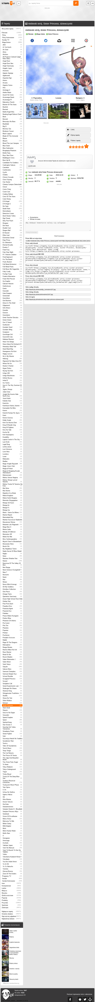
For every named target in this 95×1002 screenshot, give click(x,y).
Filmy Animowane (12, 37)
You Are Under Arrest (12, 861)
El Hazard (12, 233)
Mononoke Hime (12, 544)
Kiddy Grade (12, 420)
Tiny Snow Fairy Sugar (12, 762)
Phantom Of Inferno (12, 621)
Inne (11, 883)
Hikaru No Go (12, 363)
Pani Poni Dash (12, 604)
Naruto (12, 561)
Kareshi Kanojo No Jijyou (12, 413)
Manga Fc (12, 507)
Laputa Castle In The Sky (12, 439)
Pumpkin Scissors (12, 637)
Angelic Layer (12, 68)
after (12, 45)
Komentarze (34, 217)
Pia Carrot (12, 623)
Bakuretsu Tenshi (12, 102)
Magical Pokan (12, 468)
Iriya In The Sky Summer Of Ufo (12, 386)
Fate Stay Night (12, 252)
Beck (12, 117)
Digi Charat (12, 218)
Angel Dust (12, 61)
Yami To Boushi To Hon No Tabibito (12, 851)
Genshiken (12, 298)
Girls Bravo (12, 308)
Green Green (12, 320)
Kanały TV (12, 40)
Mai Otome (12, 491)
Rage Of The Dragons (12, 642)
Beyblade (12, 124)
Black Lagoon (12, 133)
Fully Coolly (12, 271)
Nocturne (12, 575)
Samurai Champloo (12, 671)
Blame (12, 138)
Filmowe (11, 33)
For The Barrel (12, 259)
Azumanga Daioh (12, 97)
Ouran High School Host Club (12, 599)
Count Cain (12, 192)
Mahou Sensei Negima (12, 477)
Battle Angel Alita (12, 112)
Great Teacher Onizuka (12, 317)
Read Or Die (12, 654)
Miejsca (11, 890)
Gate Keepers (12, 293)
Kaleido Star (12, 401)
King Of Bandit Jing (12, 425)
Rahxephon (12, 645)
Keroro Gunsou (12, 418)
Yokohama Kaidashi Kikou (12, 857)
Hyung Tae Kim (12, 371)
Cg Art (12, 172)
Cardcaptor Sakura (12, 165)
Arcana (12, 83)
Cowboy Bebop (12, 194)
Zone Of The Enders (12, 874)
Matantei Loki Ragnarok (12, 524)
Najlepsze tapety (11, 911)
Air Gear (12, 49)
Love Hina (12, 451)
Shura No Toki (12, 698)
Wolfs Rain (12, 833)
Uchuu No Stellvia (12, 792)
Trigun (12, 772)
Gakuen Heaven (12, 283)
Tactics (12, 743)
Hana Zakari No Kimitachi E (12, 344)
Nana (12, 556)
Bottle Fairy (12, 153)
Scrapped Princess (12, 679)
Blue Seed (12, 146)
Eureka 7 (12, 247)
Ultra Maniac (12, 799)
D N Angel (12, 201)
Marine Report (12, 515)
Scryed (12, 681)
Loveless (12, 454)
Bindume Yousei (12, 131)
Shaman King (12, 691)
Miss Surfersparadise (12, 539)
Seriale (12, 878)
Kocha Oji (12, 432)
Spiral (12, 720)
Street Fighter (12, 734)
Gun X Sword (12, 322)
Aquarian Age (12, 78)
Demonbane (12, 211)
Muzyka (11, 893)
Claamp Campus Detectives (12, 184)
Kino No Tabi (12, 430)
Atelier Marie (12, 92)
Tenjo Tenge (12, 751)
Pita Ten (12, 625)
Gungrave (12, 332)
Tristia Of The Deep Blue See (12, 777)
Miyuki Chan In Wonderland (12, 541)
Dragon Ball (12, 230)
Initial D (12, 380)
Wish (12, 828)
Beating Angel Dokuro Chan (12, 114)
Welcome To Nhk (12, 821)
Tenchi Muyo (12, 748)
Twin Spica (12, 787)
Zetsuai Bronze (12, 871)
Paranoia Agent (12, 608)
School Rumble (12, 676)
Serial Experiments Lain (12, 686)
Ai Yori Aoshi (12, 47)
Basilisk (12, 107)
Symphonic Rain (12, 741)
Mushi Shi (12, 546)
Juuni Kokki (12, 398)
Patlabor (12, 613)
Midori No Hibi (12, 537)
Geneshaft (12, 296)
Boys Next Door (12, 155)
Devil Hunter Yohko (12, 216)
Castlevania (12, 170)
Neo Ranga (12, 567)
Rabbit (12, 640)
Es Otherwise (12, 242)
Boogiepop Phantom (12, 150)
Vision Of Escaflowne (12, 816)
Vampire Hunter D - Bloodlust (12, 809)
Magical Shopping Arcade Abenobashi (12, 472)
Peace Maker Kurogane (12, 616)
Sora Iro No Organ (12, 712)
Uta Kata (12, 804)
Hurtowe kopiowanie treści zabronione (79, 994)
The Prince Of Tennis (12, 755)
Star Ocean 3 (12, 725)
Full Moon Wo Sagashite (12, 269)
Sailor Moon (12, 662)
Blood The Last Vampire (12, 143)
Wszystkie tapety (11, 29)
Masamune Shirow (12, 522)
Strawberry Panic (12, 731)
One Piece (12, 591)
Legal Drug (12, 444)
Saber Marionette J (12, 659)
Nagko (12, 553)
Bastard (12, 109)
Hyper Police (12, 368)
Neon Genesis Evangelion (12, 570)
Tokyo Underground (12, 769)
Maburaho (12, 459)
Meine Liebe (12, 529)
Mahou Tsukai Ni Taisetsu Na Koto (12, 485)
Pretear (12, 633)
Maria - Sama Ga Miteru (12, 512)
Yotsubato (12, 859)
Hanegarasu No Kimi (12, 351)
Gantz (12, 288)
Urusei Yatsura (12, 802)
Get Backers (12, 300)
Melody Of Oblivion (12, 532)
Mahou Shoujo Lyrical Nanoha (12, 481)
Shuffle (12, 696)
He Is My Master (12, 356)
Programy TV (12, 876)
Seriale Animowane (12, 881)
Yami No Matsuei (12, 848)
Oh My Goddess (12, 587)
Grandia (12, 310)
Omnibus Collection (12, 589)
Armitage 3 (12, 90)
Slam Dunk (12, 708)
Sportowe (11, 905)
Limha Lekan (12, 447)
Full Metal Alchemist (12, 264)
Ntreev (12, 582)
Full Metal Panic (12, 267)
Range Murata (12, 647)
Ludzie (11, 888)
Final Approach (12, 257)
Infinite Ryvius (12, 378)
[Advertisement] (47, 14)
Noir (12, 579)
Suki (12, 736)
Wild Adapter (12, 826)
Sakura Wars (12, 669)
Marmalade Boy (12, 517)
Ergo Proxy (12, 240)
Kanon (12, 410)
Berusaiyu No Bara (12, 121)
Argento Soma (12, 85)
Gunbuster (12, 325)
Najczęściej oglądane (11, 916)
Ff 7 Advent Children (12, 254)
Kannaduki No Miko (12, 408)
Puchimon (12, 635)
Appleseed (12, 75)
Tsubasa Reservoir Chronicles (12, 781)
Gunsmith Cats (12, 337)
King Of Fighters (12, 427)
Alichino (12, 54)
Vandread (12, 814)
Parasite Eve (12, 611)
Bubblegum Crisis (12, 158)
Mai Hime (12, 488)
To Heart (12, 764)
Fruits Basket (12, 262)
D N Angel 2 (12, 204)
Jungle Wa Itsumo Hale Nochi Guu (12, 395)
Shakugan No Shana (12, 688)
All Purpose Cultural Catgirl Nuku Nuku (12, 57)
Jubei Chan (12, 392)
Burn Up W (12, 160)
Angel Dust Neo (12, 63)
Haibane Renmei (12, 339)
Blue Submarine (12, 148)
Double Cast (12, 228)
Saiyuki (12, 667)
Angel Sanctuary (12, 66)
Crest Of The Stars (12, 196)
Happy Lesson (12, 354)
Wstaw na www (35, 219)
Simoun (12, 703)
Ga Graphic (12, 281)
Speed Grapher (12, 717)
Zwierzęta (11, 907)
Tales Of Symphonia (12, 746)
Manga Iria (12, 510)
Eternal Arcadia (12, 245)
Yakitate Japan (12, 845)
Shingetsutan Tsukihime (12, 693)
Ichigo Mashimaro (12, 375)
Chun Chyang (12, 179)
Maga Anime (12, 42)
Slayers (12, 710)
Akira (12, 52)
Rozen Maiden (12, 657)
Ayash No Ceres (12, 95)
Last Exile (12, 442)
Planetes (12, 628)
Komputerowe (11, 886)
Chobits (12, 175)
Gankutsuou (12, 286)
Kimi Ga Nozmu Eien (12, 422)
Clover (12, 187)
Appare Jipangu (12, 73)
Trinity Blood (12, 774)
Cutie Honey (12, 199)
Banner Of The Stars (12, 104)
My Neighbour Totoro (12, 549)
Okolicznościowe (11, 895)
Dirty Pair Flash (12, 221)
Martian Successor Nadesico (12, 520)
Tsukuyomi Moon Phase (12, 785)
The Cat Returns (12, 753)
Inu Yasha (12, 383)
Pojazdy (11, 898)
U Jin (12, 790)
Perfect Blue (12, 618)
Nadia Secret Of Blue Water (12, 551)
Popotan (12, 630)
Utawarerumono (12, 806)
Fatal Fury (12, 250)
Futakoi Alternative (12, 276)
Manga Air (12, 505)
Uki (12, 797)
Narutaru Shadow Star (12, 558)
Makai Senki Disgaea (12, 498)
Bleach (12, 141)
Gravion (12, 313)
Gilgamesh (12, 305)
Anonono (12, 71)
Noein (12, 577)
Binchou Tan (12, 129)
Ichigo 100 (12, 373)
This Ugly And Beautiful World (12, 758)
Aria (12, 87)
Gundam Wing (12, 329)
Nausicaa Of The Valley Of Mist (12, 564)
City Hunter (12, 182)
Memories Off (12, 534)
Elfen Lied (12, 235)
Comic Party (12, 189)
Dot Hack (12, 225)
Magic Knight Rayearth (12, 464)
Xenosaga (12, 840)
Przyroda (11, 903)
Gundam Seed (12, 327)
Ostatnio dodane (11, 914)
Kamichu (12, 403)
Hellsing (12, 359)
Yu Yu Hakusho (12, 866)
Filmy (12, 35)
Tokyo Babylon (12, 767)
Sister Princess (12, 705)
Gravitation (12, 315)
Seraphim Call (12, 683)
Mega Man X (12, 527)
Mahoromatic (12, 475)
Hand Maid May (12, 349)
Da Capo (12, 206)
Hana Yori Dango (12, 342)
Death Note (12, 208)
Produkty (11, 900)
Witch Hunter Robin (12, 831)
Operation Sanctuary (12, 596)
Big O (12, 126)
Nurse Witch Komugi (12, 584)
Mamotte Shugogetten (12, 500)
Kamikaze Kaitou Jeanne (12, 406)
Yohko (12, 854)
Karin (12, 415)
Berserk (12, 119)
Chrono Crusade (12, 177)
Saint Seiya (12, 664)
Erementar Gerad (12, 238)
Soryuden (12, 715)
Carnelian (12, 167)
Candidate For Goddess (12, 163)
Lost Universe (12, 449)
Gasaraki (12, 291)
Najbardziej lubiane (11, 919)
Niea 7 (12, 572)
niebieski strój (37, 172)
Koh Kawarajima (12, 435)
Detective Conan (12, 213)
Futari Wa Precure (12, 279)
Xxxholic (12, 843)
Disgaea (12, 223)
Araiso (12, 80)
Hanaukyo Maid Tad (12, 346)
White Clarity (12, 823)
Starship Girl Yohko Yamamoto (12, 728)
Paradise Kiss (12, 606)
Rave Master (12, 652)
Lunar (12, 456)
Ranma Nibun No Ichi (12, 650)
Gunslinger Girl (12, 334)
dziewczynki (58, 172)
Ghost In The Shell (12, 303)
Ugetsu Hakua (12, 794)
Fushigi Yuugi (12, 274)
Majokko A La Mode (12, 493)
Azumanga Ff (12, 100)
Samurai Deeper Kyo (12, 674)
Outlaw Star (12, 601)
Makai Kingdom (12, 495)
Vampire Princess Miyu (12, 811)
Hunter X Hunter (12, 366)
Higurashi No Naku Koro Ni (12, 361)
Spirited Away (12, 722)
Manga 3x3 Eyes (12, 503)
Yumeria (12, 869)
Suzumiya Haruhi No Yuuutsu (12, 738)
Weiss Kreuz (12, 819)
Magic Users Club (12, 466)
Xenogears (12, 838)
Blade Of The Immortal (12, 136)
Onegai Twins (12, 594)
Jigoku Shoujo (12, 389)
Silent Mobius (12, 700)
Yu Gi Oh (12, 864)
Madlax (12, 461)
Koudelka (12, 437)
